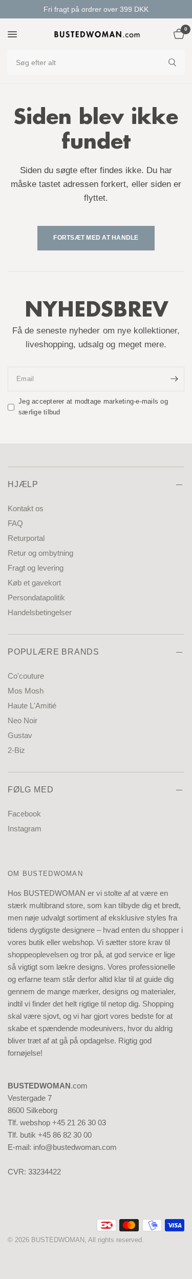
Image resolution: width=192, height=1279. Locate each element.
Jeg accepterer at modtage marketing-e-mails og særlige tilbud (93, 406)
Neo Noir (22, 720)
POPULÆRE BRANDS (53, 651)
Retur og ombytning (40, 553)
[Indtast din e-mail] (174, 379)
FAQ (15, 523)
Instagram (24, 828)
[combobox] (96, 62)
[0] (177, 34)
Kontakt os (26, 508)
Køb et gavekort (34, 582)
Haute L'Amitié (32, 705)
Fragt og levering (35, 567)
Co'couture (26, 676)
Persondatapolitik (36, 597)
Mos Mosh (26, 690)
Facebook (24, 813)
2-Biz (16, 750)
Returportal (26, 538)
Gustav (20, 735)
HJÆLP (23, 484)
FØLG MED (30, 789)
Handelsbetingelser (40, 612)
